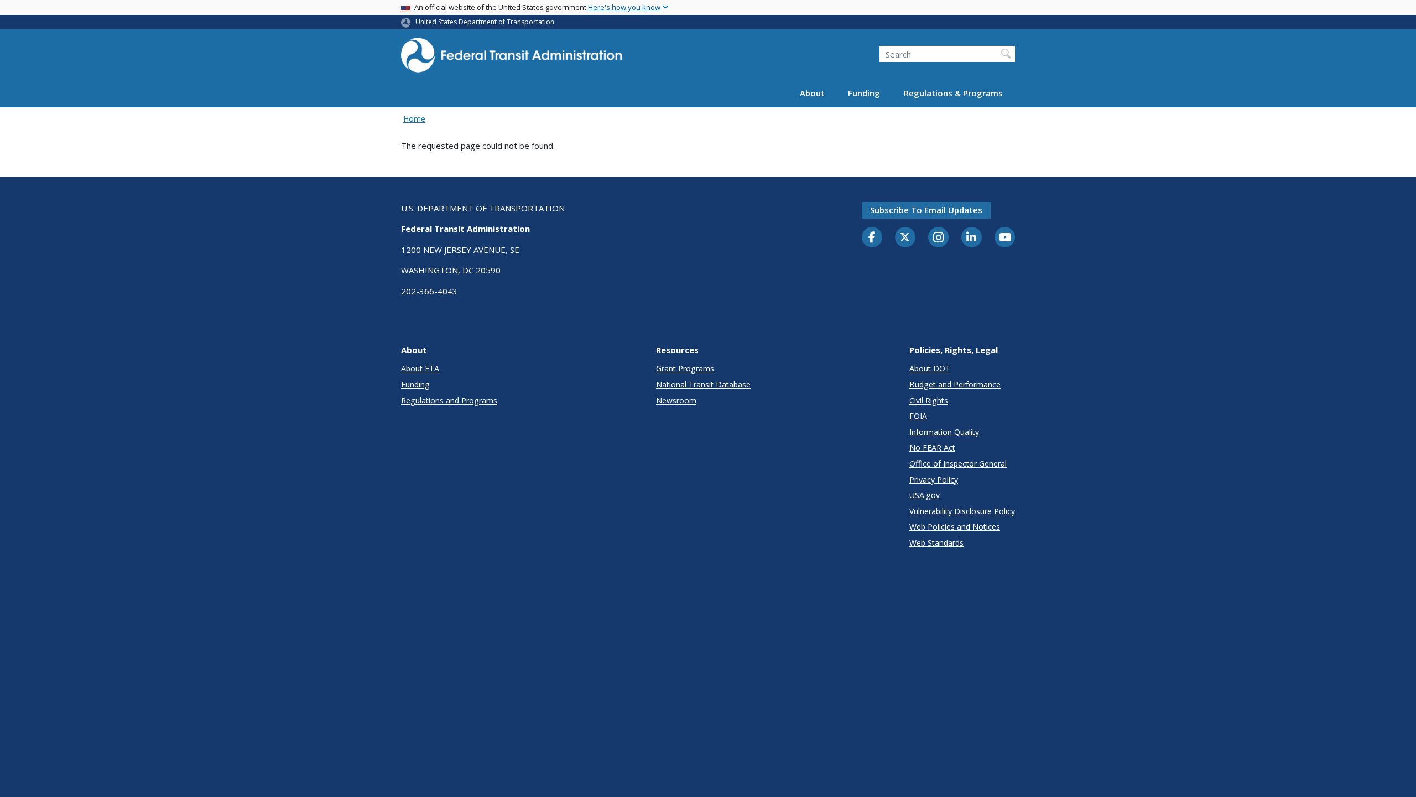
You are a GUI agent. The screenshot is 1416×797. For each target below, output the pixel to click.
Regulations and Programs (449, 400)
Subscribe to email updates (926, 209)
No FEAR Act (932, 447)
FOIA (918, 416)
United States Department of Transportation (484, 22)
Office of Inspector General (958, 463)
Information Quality (944, 432)
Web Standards (936, 542)
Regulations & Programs (953, 93)
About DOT (929, 368)
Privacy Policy (933, 479)
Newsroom (676, 400)
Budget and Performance (955, 384)
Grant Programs (685, 368)
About (812, 93)
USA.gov (924, 495)
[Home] (511, 58)
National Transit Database (703, 384)
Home (414, 118)
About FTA (420, 368)
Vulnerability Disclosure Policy (962, 511)
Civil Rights (928, 400)
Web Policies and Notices (954, 526)
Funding (864, 93)
